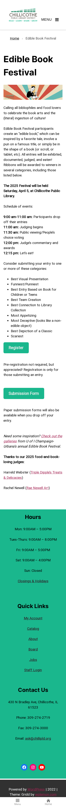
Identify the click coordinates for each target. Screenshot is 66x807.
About (33, 639)
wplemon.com (45, 794)
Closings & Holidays (33, 581)
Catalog (33, 629)
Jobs (33, 660)
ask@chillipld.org (38, 738)
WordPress (36, 789)
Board (33, 649)
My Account (33, 618)
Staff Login (33, 670)
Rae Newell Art (37, 488)
